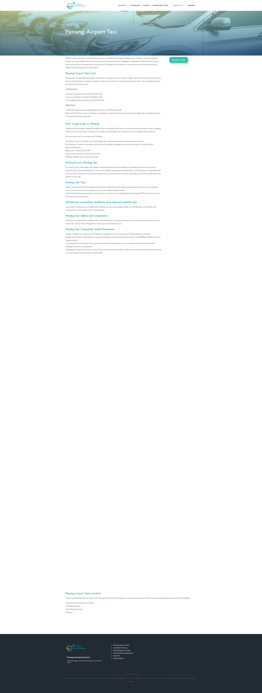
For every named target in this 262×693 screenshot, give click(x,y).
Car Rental (135, 5)
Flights (121, 5)
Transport (178, 5)
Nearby (191, 5)
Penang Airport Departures (123, 653)
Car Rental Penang (120, 648)
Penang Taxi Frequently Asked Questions (90, 229)
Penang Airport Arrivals (121, 650)
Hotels (146, 5)
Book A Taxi (178, 59)
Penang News (118, 658)
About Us (116, 656)
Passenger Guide (160, 5)
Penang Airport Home (121, 645)
